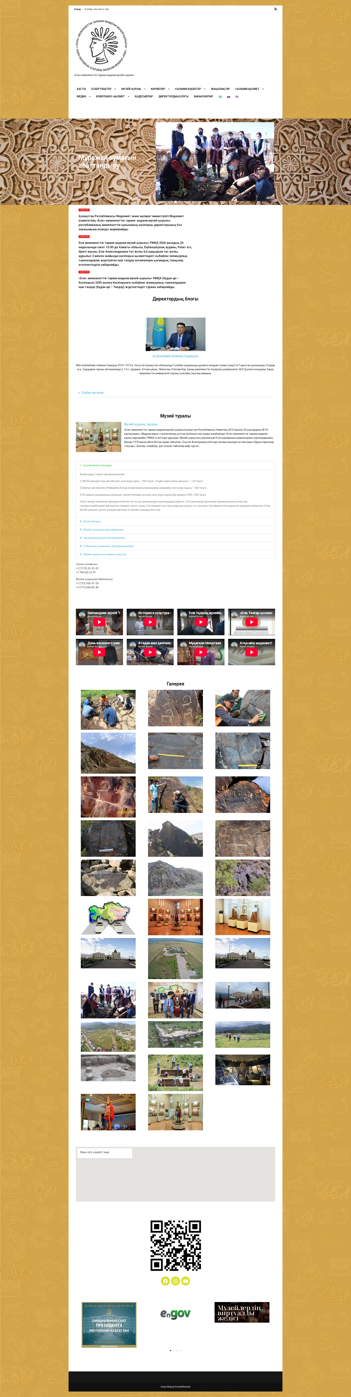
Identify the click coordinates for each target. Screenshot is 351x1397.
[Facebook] (165, 1281)
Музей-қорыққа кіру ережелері (103, 529)
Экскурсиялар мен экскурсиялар (104, 537)
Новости (84, 210)
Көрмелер (158, 88)
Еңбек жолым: (93, 392)
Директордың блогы (173, 96)
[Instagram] (175, 1281)
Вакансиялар (203, 96)
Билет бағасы (92, 521)
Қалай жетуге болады (98, 465)
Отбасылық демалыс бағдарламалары (109, 546)
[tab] (175, 392)
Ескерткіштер (101, 88)
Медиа (81, 96)
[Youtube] (185, 1281)
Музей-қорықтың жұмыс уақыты (105, 554)
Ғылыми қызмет (247, 88)
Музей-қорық (131, 88)
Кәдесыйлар (144, 96)
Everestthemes (182, 1386)
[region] (175, 162)
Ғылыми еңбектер (188, 88)
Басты (81, 88)
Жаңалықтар (220, 88)
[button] (171, 202)
